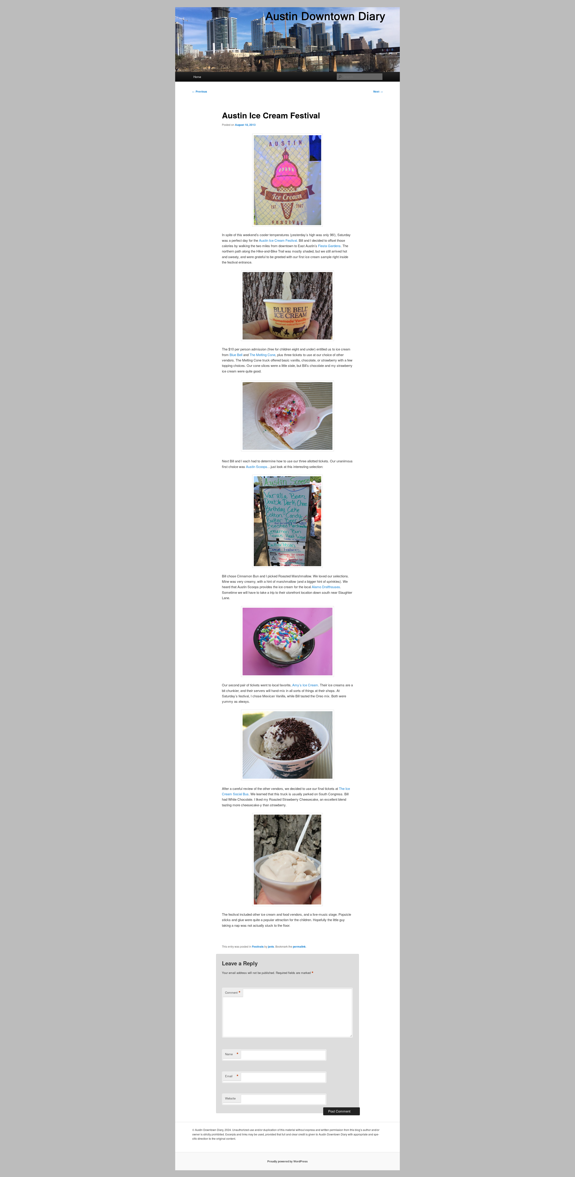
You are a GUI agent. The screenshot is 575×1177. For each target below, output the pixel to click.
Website (230, 1098)
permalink (299, 946)
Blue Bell (236, 354)
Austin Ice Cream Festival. (278, 240)
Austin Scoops (256, 466)
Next (378, 91)
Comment (233, 992)
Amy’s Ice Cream (305, 685)
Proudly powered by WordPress (287, 1161)
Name (232, 1054)
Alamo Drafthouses (326, 586)
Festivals (258, 946)
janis (271, 946)
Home (197, 77)
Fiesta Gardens (329, 245)
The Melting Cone (262, 354)
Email (232, 1076)
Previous (199, 91)
